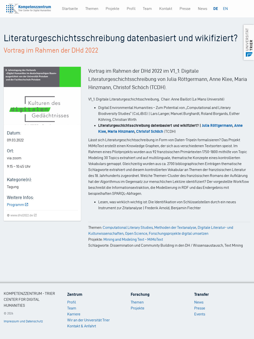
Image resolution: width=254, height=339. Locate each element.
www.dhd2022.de (21, 215)
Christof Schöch (149, 131)
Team (147, 8)
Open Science (136, 233)
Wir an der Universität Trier (88, 320)
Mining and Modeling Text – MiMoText (133, 239)
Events (199, 314)
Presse (185, 8)
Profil (131, 8)
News (202, 8)
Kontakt (165, 8)
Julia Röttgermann (217, 125)
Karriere (73, 314)
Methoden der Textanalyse (175, 227)
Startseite (70, 8)
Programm (15, 205)
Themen (91, 8)
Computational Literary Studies (128, 227)
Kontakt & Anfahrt (81, 326)
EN (225, 8)
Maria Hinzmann (121, 131)
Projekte (112, 8)
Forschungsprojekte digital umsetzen (178, 233)
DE (215, 8)
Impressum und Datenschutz (23, 321)
